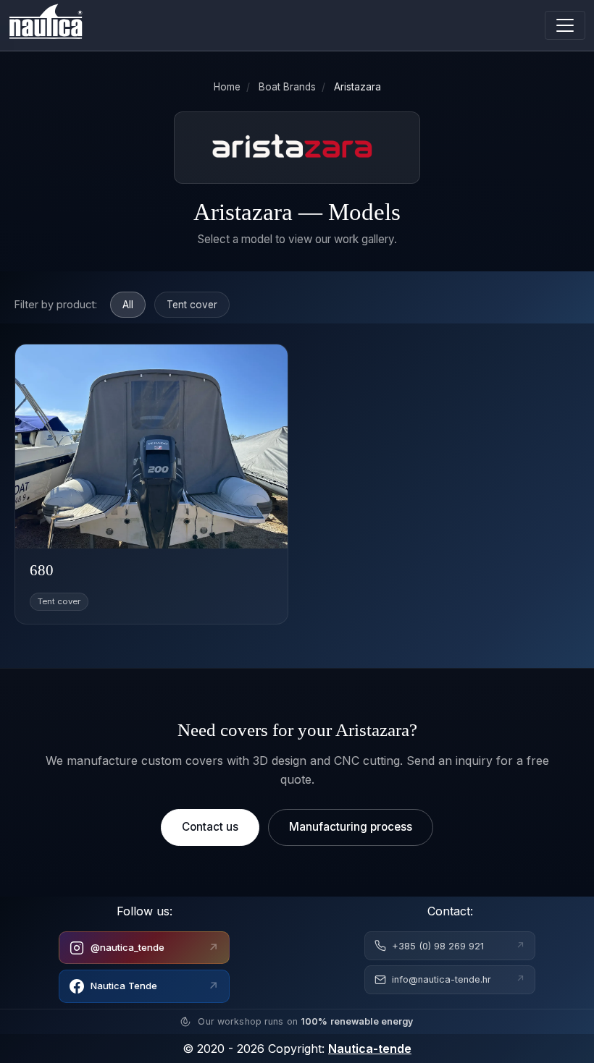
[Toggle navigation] (565, 25)
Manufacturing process (350, 827)
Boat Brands (287, 87)
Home (227, 87)
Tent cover (192, 304)
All (127, 304)
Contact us (210, 827)
